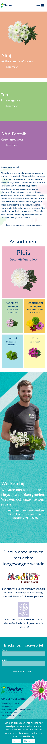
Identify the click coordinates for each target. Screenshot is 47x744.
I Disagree (29, 741)
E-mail (4, 660)
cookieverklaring (26, 736)
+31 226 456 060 (9, 712)
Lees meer (11, 66)
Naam (4, 650)
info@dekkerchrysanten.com (13, 715)
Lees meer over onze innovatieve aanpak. (24, 225)
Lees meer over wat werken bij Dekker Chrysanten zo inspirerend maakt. (25, 514)
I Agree (16, 741)
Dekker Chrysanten (7, 5)
